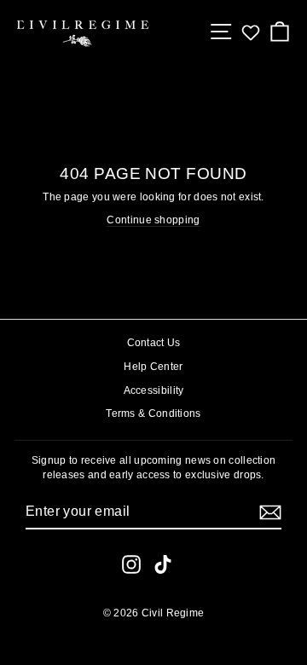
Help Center (153, 367)
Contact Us (154, 343)
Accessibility (154, 390)
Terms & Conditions (153, 413)
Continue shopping (153, 220)
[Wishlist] (250, 32)
